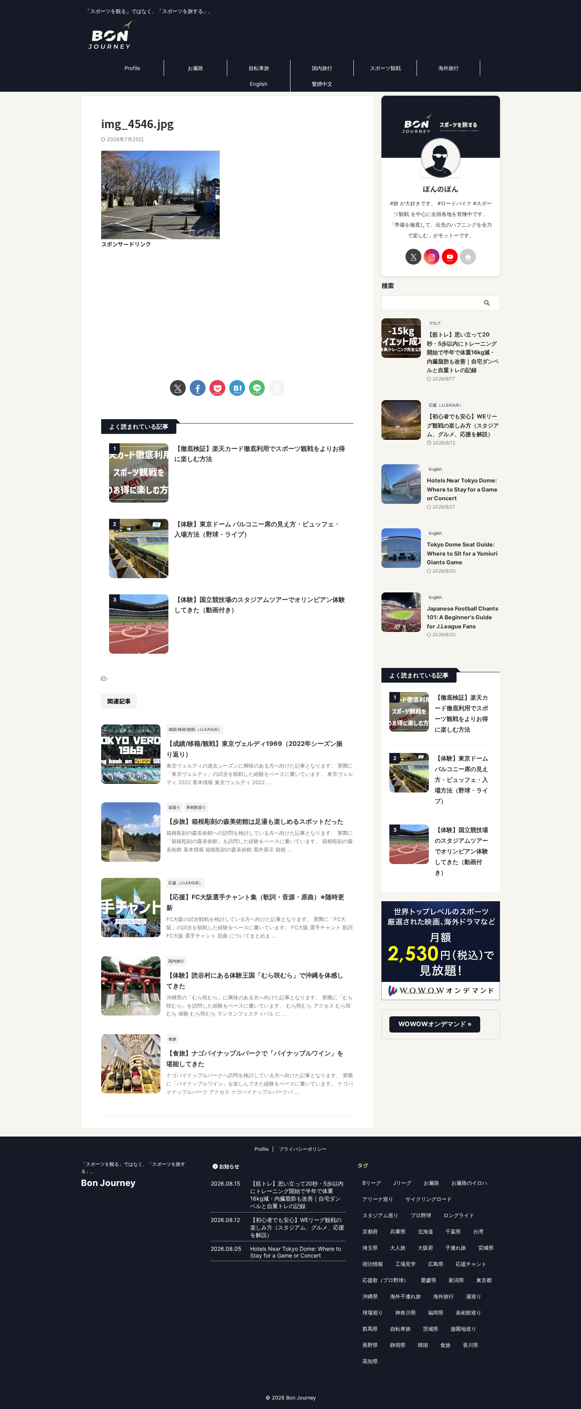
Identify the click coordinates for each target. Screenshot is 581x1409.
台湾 (478, 1231)
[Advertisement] (227, 309)
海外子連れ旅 (405, 1296)
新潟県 (456, 1280)
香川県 (470, 1345)
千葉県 (453, 1231)
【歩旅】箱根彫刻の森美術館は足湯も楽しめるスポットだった (254, 821)
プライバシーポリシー (302, 1149)
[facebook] (198, 388)
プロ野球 (421, 1215)
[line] (257, 388)
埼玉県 (370, 1247)
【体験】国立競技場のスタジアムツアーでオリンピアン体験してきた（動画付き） (461, 851)
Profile (132, 68)
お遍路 (195, 68)
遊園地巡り (463, 1329)
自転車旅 (259, 68)
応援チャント (471, 1264)
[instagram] (432, 257)
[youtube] (450, 257)
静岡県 (398, 1345)
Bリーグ (371, 1183)
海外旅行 (448, 68)
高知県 (370, 1361)
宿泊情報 (372, 1264)
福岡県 (435, 1312)
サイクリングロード (429, 1199)
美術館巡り (468, 1312)
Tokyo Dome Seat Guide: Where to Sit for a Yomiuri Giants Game (462, 553)
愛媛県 (428, 1280)
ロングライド (458, 1215)
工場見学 (405, 1264)
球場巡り (372, 1312)
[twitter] (178, 388)
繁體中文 (322, 84)
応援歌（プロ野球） (385, 1280)
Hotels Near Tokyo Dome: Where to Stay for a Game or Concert (462, 489)
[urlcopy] (277, 388)
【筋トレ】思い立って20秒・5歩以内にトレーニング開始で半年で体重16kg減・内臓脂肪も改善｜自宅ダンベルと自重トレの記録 (463, 352)
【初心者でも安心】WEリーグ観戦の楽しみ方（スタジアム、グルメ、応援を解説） (463, 425)
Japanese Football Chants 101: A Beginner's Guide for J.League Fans (462, 617)
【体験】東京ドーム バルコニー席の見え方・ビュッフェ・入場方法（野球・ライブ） (461, 780)
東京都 (484, 1280)
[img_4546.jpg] (237, 388)
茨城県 (430, 1329)
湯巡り (473, 1296)
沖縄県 (370, 1296)
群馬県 (370, 1329)
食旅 (445, 1345)
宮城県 (486, 1247)
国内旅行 (322, 68)
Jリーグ (402, 1183)
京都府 (370, 1231)
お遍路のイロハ (469, 1183)
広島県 (435, 1264)
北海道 (425, 1231)
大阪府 (425, 1247)
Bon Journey (108, 1183)
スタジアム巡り (380, 1215)
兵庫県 (398, 1231)
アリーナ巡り (377, 1199)
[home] (468, 257)
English (259, 84)
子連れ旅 (455, 1247)
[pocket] (217, 388)
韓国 (423, 1345)
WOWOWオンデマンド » (435, 1024)
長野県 (370, 1345)
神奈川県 (405, 1312)
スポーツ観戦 (385, 68)
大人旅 (398, 1247)
